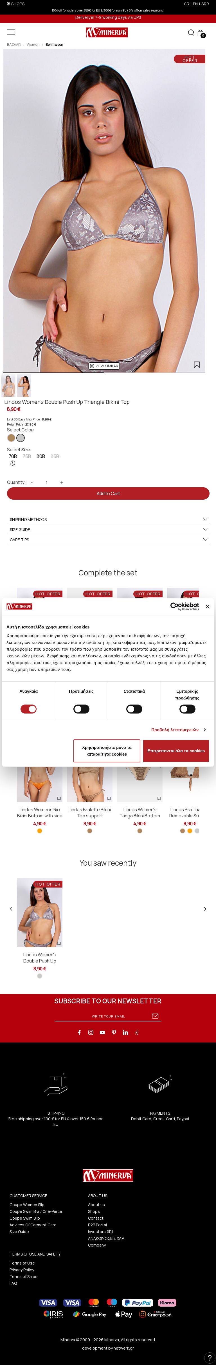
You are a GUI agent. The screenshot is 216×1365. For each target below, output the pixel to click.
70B (13, 456)
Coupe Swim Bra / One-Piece (36, 1211)
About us (96, 1204)
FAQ (13, 1283)
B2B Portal (97, 1224)
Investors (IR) (100, 1231)
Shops (94, 1211)
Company (97, 1245)
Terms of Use (22, 1263)
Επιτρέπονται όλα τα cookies (176, 750)
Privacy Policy (22, 1269)
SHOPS (18, 3)
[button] (104, 366)
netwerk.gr (124, 1348)
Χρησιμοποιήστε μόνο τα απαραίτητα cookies (107, 750)
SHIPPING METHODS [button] (28, 519)
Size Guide (19, 1231)
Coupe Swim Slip (25, 1218)
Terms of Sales (23, 1276)
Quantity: (16, 482)
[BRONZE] (11, 438)
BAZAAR (14, 44)
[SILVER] (20, 438)
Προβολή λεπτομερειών (175, 729)
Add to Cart (108, 493)
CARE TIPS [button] (19, 539)
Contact (96, 1218)
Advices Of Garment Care (33, 1224)
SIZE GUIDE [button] (20, 529)
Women (33, 44)
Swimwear (54, 44)
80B (41, 456)
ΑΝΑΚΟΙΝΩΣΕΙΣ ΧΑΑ (106, 1238)
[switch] (81, 709)
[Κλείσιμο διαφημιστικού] (208, 607)
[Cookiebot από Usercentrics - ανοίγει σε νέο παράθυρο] (174, 606)
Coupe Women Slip (27, 1204)
